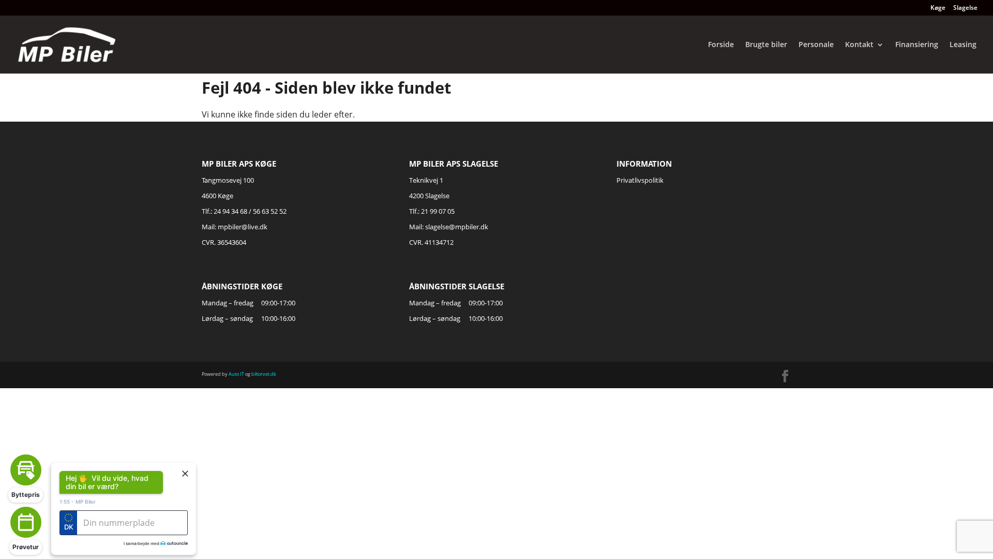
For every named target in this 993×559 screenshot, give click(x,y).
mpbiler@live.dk (242, 226)
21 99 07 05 (438, 211)
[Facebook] (785, 377)
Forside (721, 45)
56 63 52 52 (270, 211)
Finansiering (916, 45)
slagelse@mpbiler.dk (456, 226)
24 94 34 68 (230, 211)
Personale (816, 45)
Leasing (963, 45)
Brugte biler (766, 45)
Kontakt (859, 45)
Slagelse (965, 8)
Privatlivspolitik (640, 180)
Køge (937, 8)
